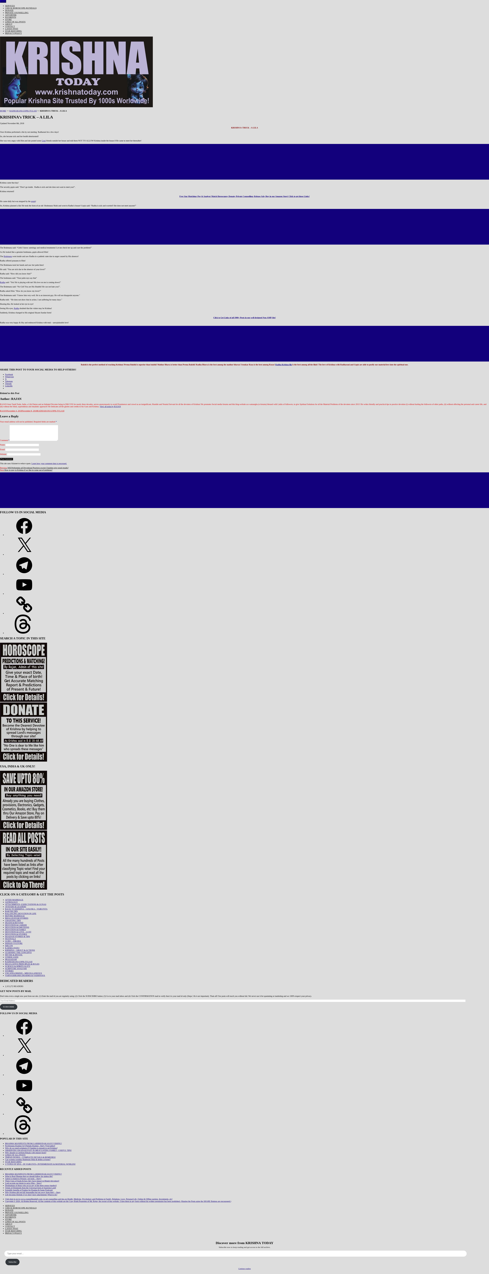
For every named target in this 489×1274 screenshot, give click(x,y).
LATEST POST (11, 29)
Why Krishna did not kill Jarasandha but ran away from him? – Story (32, 1192)
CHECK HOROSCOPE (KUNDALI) (21, 8)
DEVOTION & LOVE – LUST (18, 932)
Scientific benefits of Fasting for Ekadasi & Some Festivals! (29, 1190)
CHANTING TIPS (13, 920)
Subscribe (12, 1262)
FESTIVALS (10, 939)
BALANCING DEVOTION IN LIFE (20, 913)
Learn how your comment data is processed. (49, 463)
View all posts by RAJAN (110, 406)
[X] (24, 554)
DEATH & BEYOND (14, 923)
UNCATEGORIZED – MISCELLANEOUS (23, 973)
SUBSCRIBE (8, 1007)
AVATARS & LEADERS (15, 907)
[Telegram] (24, 574)
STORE (8, 19)
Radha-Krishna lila (283, 365)
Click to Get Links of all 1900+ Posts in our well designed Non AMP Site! (244, 318)
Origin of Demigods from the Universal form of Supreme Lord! (30, 1188)
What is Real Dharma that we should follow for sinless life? (29, 1176)
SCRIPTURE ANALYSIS (16, 969)
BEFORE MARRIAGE (15, 916)
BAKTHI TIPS (11, 911)
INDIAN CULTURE (14, 943)
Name (2, 445)
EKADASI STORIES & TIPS (17, 936)
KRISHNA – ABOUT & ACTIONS (20, 950)
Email (2, 449)
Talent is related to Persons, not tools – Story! (23, 1179)
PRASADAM (11, 959)
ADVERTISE (11, 15)
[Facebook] (24, 535)
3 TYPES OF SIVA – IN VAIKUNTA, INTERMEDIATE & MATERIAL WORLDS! (40, 1164)
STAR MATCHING (13, 31)
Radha (2, 282)
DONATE (9, 10)
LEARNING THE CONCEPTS (18, 952)
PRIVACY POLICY (13, 33)
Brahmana (8, 256)
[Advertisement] (244, 162)
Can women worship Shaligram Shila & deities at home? (28, 1159)
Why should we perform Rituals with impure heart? (25, 1153)
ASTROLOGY (11, 902)
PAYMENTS (10, 17)
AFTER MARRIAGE (14, 900)
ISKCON (9, 946)
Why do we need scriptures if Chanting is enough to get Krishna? (31, 1148)
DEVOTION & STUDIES (16, 934)
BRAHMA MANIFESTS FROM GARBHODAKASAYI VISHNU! (33, 1143)
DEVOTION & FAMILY (15, 930)
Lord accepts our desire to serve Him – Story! (23, 1183)
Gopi (44, 141)
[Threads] (24, 633)
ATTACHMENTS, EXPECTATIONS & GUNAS (25, 904)
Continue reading (244, 1269)
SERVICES (10, 6)
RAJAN (3, 411)
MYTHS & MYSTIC (14, 955)
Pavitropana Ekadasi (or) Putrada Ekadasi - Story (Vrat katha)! (30, 1146)
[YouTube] (24, 594)
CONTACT (10, 26)
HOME (3, 111)
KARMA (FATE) (12, 948)
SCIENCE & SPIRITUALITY (17, 966)
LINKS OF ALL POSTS (15, 22)
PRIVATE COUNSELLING (17, 13)
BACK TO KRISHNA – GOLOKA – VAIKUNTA (26, 909)
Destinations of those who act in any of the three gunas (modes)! (31, 1185)
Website (3, 454)
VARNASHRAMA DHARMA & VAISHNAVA (25, 975)
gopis (33, 201)
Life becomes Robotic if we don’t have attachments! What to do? (31, 1195)
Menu (3, 1)
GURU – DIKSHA (13, 941)
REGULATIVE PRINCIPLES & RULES (22, 964)
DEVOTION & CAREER (16, 925)
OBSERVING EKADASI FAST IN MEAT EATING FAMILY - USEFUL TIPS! (38, 1150)
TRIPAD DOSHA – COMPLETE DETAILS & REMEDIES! (30, 1157)
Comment (4, 440)
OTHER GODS (11, 957)
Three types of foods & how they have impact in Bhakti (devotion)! (32, 1181)
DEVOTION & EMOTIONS (17, 927)
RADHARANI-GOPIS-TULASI (23, 111)
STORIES (9, 971)
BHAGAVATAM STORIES (16, 918)
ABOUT (8, 24)
